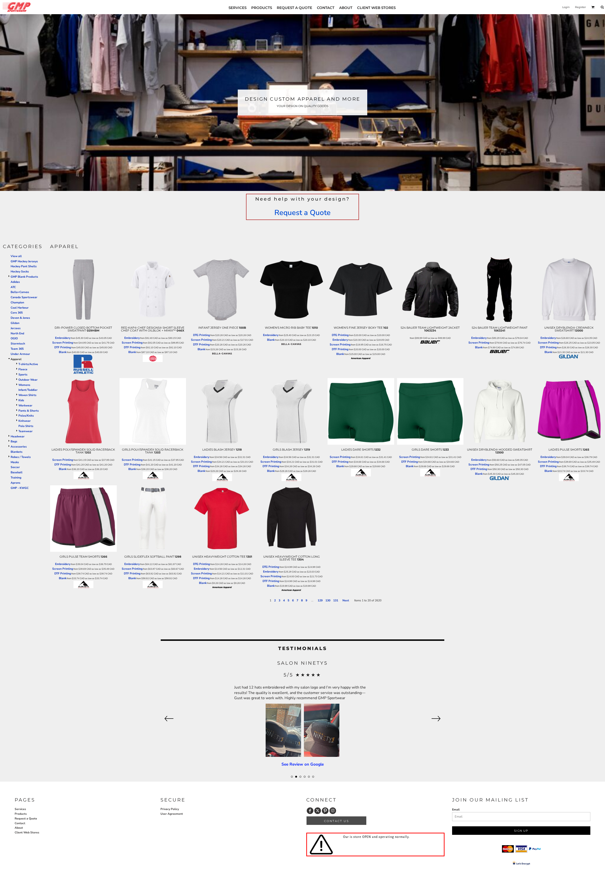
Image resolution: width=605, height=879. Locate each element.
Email (456, 809)
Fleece (22, 369)
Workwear (25, 405)
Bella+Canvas (20, 292)
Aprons (15, 483)
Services (20, 809)
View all (16, 256)
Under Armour (20, 354)
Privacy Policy (169, 809)
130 (327, 600)
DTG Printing (201, 335)
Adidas (15, 282)
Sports (22, 374)
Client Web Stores (27, 832)
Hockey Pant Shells (24, 266)
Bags (14, 441)
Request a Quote (302, 213)
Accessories (19, 446)
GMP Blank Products (24, 277)
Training (16, 477)
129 (320, 600)
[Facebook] (310, 810)
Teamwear (25, 431)
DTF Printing (62, 347)
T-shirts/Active (28, 364)
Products (21, 814)
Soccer (15, 467)
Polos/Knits (26, 416)
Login (566, 7)
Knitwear (24, 421)
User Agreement (171, 814)
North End (17, 333)
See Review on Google (302, 719)
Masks (15, 462)
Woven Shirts (27, 395)
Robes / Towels (21, 457)
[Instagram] (332, 810)
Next (345, 600)
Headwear (18, 436)
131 (335, 600)
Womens (24, 385)
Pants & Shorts (28, 411)
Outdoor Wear (28, 380)
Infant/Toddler (28, 390)
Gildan (15, 323)
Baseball (16, 472)
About (19, 828)
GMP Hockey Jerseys (24, 261)
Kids (21, 400)
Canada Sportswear (24, 297)
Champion (17, 302)
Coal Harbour (20, 308)
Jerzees (16, 328)
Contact (20, 823)
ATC (13, 287)
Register (580, 7)
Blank (62, 352)
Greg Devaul (302, 663)
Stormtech (18, 343)
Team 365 (17, 349)
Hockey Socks (20, 271)
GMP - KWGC (20, 488)
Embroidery (62, 338)
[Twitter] (317, 810)
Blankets (16, 452)
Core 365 (17, 313)
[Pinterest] (325, 810)
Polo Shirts (25, 426)
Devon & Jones (20, 318)
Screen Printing (62, 343)
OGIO (14, 338)
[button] (593, 7)
